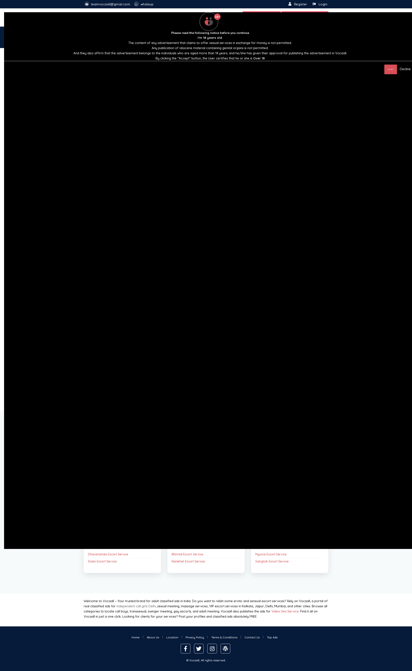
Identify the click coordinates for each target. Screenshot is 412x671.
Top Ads (272, 637)
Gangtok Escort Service (272, 561)
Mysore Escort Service (270, 554)
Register (300, 4)
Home (135, 637)
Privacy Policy (195, 637)
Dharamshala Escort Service (108, 554)
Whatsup (147, 4)
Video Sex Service (285, 611)
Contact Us (252, 637)
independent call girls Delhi (136, 606)
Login (323, 4)
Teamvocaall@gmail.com (110, 4)
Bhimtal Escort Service (187, 554)
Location (172, 637)
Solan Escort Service (102, 561)
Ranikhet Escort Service (188, 561)
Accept (391, 69)
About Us (153, 637)
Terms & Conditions (224, 637)
